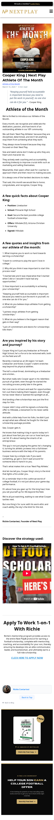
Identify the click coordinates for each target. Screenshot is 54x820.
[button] (51, 11)
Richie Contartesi (21, 689)
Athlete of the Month (11, 84)
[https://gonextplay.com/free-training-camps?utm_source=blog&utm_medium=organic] (27, 789)
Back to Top (27, 697)
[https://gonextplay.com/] (20, 11)
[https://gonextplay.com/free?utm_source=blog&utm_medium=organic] (27, 735)
